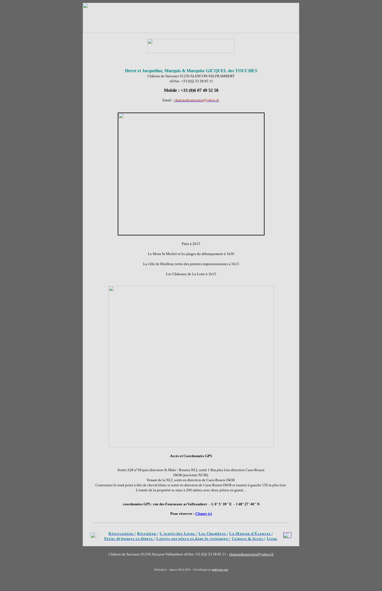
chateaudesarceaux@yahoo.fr (251, 554)
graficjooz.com (220, 569)
